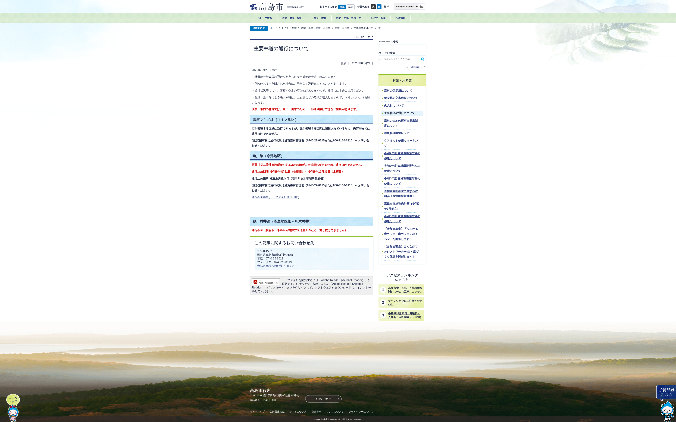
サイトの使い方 (298, 411)
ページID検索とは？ (415, 67)
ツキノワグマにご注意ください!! (405, 302)
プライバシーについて (361, 411)
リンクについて (335, 411)
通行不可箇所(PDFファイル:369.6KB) (275, 197)
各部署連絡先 (277, 411)
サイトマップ (257, 411)
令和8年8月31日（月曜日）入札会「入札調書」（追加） (405, 315)
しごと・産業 (289, 28)
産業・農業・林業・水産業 (315, 28)
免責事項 (316, 411)
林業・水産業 (342, 28)
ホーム (274, 28)
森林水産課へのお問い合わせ (275, 265)
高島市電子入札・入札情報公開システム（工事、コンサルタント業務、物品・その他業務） (405, 290)
